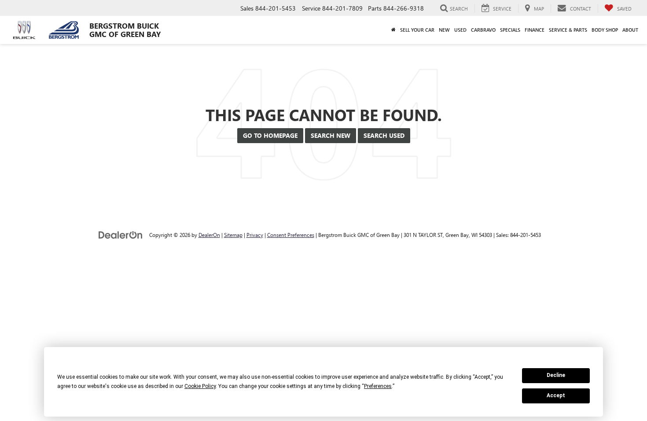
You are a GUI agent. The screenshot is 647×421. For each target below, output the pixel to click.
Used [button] (460, 29)
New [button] (444, 29)
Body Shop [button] (605, 29)
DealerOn (209, 234)
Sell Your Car (417, 29)
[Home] (393, 30)
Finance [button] (534, 29)
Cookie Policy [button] (200, 386)
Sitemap (233, 234)
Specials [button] (510, 29)
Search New (330, 135)
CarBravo (483, 29)
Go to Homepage (270, 135)
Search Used (384, 135)
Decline (556, 375)
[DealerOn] (120, 234)
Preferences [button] (378, 386)
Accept (556, 395)
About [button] (630, 29)
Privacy (254, 234)
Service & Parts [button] (568, 29)
